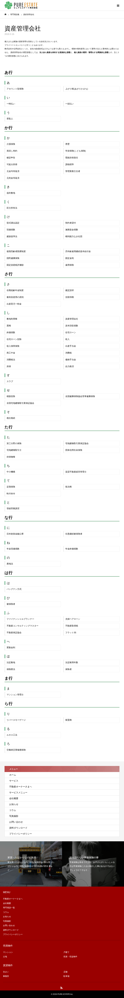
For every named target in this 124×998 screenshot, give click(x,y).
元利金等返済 (13, 178)
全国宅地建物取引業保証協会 (20, 403)
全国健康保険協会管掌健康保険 (80, 396)
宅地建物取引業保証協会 (77, 443)
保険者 (68, 669)
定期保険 (11, 486)
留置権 (68, 720)
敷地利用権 (12, 319)
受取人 (10, 118)
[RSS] (61, 987)
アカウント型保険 (15, 89)
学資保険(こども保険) (75, 151)
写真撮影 (13, 816)
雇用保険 (69, 265)
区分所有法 (12, 208)
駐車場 (66, 976)
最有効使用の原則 (15, 297)
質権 (9, 325)
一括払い (69, 104)
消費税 (68, 353)
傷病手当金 (70, 359)
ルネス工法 (12, 735)
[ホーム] (5, 14)
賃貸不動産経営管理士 (75, 472)
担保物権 (11, 457)
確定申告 (11, 157)
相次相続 (11, 418)
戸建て (66, 952)
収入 (67, 339)
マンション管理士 (15, 694)
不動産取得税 (71, 626)
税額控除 (11, 396)
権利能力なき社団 (73, 236)
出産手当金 (70, 346)
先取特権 (69, 297)
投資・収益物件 (70, 956)
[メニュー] (118, 5)
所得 (9, 366)
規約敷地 (11, 193)
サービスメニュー (18, 792)
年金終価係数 (71, 549)
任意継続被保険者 (73, 534)
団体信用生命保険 (73, 450)
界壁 (67, 144)
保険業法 (11, 669)
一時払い (11, 104)
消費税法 (11, 359)
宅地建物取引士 (14, 450)
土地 (5, 956)
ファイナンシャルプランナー (20, 619)
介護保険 (11, 144)
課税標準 (69, 164)
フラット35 (70, 632)
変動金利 (11, 647)
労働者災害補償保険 (16, 750)
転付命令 (11, 493)
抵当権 (68, 486)
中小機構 (11, 472)
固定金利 (69, 258)
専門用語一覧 (9, 908)
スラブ (10, 381)
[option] (31, 864)
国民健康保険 (13, 258)
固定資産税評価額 (15, 265)
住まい (6, 972)
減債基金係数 (71, 229)
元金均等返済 (13, 171)
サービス (13, 780)
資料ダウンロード (18, 828)
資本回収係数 (71, 325)
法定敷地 (11, 662)
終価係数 (11, 332)
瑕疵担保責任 (71, 157)
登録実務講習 (13, 508)
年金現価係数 (13, 549)
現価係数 (11, 229)
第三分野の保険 (14, 443)
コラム (12, 810)
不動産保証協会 (14, 632)
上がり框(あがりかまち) (76, 89)
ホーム (12, 775)
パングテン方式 (14, 589)
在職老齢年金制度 (15, 290)
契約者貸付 (70, 223)
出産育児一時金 (14, 304)
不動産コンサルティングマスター (22, 626)
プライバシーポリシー (20, 833)
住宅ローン (70, 332)
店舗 (65, 972)
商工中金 (11, 353)
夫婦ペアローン (72, 619)
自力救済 (69, 366)
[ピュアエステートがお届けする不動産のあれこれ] (21, 5)
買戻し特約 (12, 151)
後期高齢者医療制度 (16, 251)
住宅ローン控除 (14, 339)
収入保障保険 (13, 346)
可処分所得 (12, 164)
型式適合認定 (13, 223)
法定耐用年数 (71, 662)
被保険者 (11, 604)
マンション (8, 952)
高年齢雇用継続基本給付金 (78, 251)
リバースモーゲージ (16, 720)
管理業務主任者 (72, 171)
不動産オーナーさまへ (20, 786)
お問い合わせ (16, 822)
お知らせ (13, 804)
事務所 (6, 976)
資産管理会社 (71, 319)
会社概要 (13, 798)
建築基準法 (12, 236)
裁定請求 (69, 290)
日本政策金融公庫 (15, 534)
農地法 (10, 563)
